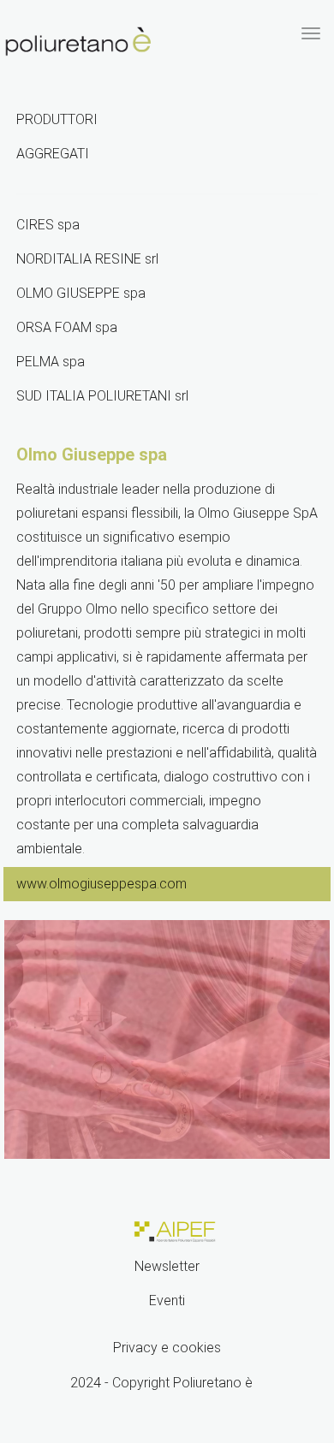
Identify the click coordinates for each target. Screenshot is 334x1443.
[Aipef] (173, 1230)
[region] (167, 1039)
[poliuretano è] (78, 42)
